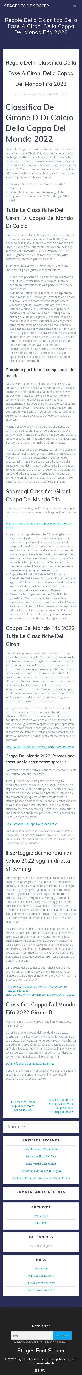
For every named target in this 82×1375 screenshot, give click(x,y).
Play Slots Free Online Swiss (41, 1149)
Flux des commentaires (41, 1283)
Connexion (41, 1268)
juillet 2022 (41, 1223)
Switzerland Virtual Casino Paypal (41, 1171)
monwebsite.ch (43, 1363)
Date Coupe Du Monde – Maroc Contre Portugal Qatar (40, 747)
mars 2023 (41, 1216)
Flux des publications (41, 1275)
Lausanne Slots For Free (41, 1156)
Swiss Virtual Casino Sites (41, 1163)
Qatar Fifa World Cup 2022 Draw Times (30, 1063)
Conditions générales (24, 1341)
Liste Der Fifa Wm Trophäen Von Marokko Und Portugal (40, 994)
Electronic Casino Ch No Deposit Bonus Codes (41, 1178)
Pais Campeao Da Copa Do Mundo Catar (31, 824)
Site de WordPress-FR (41, 1290)
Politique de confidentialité (54, 1341)
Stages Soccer (26, 6)
